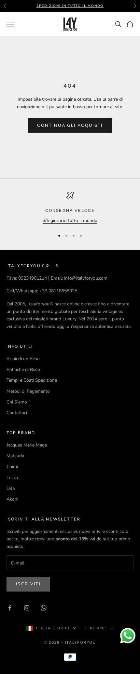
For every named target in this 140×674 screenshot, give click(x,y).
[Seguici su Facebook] (10, 608)
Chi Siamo (17, 402)
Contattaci (17, 413)
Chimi (12, 466)
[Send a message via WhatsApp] (128, 636)
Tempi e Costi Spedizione (32, 380)
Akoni (12, 499)
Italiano (96, 628)
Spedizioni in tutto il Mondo (70, 6)
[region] (70, 208)
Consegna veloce (70, 210)
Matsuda (15, 456)
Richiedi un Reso (23, 359)
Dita (11, 488)
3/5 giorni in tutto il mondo (70, 220)
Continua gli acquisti (70, 125)
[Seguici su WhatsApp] (43, 608)
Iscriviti (28, 584)
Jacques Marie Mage (27, 445)
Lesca (12, 478)
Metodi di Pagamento (28, 391)
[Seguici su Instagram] (26, 608)
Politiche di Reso (23, 369)
